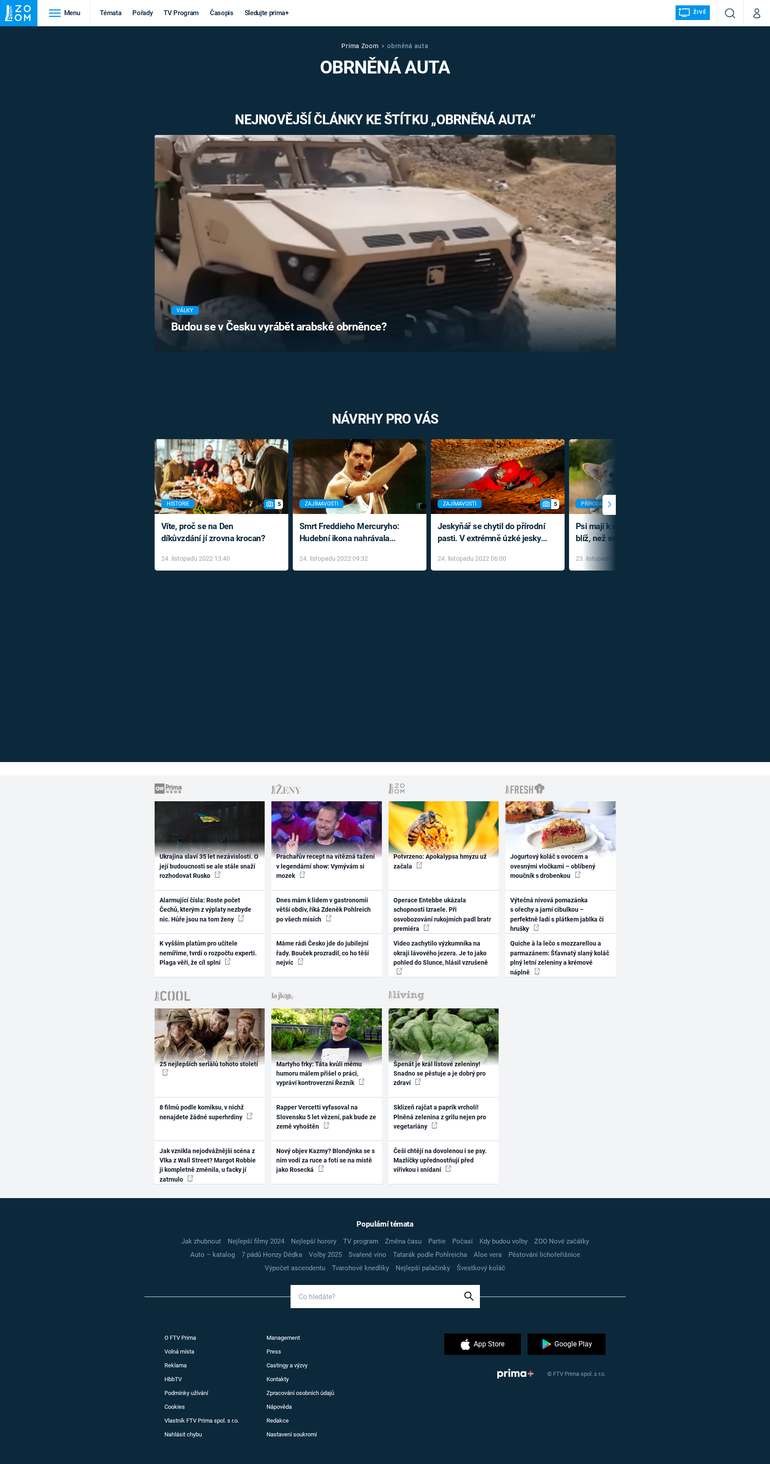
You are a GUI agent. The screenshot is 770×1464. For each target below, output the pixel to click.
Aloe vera (488, 1255)
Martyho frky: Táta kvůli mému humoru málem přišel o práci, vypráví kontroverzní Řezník (319, 1073)
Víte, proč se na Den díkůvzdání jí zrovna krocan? (213, 532)
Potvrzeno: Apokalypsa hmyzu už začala (440, 861)
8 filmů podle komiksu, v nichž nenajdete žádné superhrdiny (202, 1112)
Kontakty (277, 1379)
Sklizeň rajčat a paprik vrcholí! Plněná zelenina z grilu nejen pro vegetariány (439, 1117)
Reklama (175, 1365)
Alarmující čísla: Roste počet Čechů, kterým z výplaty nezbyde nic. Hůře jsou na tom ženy (205, 910)
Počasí (462, 1241)
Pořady (142, 13)
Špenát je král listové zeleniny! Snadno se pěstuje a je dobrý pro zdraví (439, 1073)
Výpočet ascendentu (295, 1268)
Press (273, 1351)
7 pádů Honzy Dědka (272, 1255)
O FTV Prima (180, 1337)
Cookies (174, 1406)
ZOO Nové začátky (561, 1241)
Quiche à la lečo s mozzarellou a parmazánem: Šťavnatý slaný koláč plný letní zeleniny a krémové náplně (559, 957)
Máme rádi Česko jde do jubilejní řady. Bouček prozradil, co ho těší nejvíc (322, 953)
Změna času (403, 1241)
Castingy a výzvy (286, 1365)
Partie (437, 1241)
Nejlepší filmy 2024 (256, 1241)
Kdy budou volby (503, 1241)
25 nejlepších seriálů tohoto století (209, 1064)
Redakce (277, 1420)
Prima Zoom (359, 45)
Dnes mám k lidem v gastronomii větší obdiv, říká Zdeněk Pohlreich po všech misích (323, 910)
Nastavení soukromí (291, 1434)
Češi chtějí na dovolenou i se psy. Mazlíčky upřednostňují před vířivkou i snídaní (440, 1160)
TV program (360, 1241)
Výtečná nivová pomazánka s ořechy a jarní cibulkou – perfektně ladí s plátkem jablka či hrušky (557, 914)
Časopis (221, 13)
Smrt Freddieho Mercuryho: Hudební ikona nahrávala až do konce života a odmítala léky (353, 533)
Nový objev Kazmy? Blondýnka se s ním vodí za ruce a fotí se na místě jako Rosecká (325, 1160)
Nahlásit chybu (183, 1434)
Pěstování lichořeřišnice (544, 1255)
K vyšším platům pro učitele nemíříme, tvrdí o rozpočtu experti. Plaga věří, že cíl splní (208, 953)
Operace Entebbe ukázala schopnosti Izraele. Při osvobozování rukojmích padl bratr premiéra (442, 914)
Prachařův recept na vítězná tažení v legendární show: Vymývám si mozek (325, 866)
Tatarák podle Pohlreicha (430, 1255)
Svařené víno (367, 1255)
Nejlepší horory (313, 1241)
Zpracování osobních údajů (300, 1393)
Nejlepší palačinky (423, 1268)
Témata (110, 13)
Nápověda (279, 1406)
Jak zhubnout (201, 1241)
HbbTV (173, 1379)
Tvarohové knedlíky (360, 1268)
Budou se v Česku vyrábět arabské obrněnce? (278, 326)
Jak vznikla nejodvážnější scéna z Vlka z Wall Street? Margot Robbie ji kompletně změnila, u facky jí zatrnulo (208, 1165)
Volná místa (179, 1351)
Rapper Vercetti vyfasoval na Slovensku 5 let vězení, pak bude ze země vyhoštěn (326, 1117)
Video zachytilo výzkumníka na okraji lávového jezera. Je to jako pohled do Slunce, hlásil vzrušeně (440, 953)
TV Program (181, 13)
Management (283, 1337)
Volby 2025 (325, 1255)
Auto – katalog (212, 1255)
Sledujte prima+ (267, 13)
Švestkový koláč (481, 1268)
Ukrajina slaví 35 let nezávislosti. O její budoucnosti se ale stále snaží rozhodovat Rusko (209, 866)
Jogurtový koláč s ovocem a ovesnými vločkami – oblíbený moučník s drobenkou (552, 866)
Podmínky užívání (186, 1393)
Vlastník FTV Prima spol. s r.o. (201, 1420)
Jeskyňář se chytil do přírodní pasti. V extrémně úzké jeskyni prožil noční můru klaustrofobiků (493, 533)
